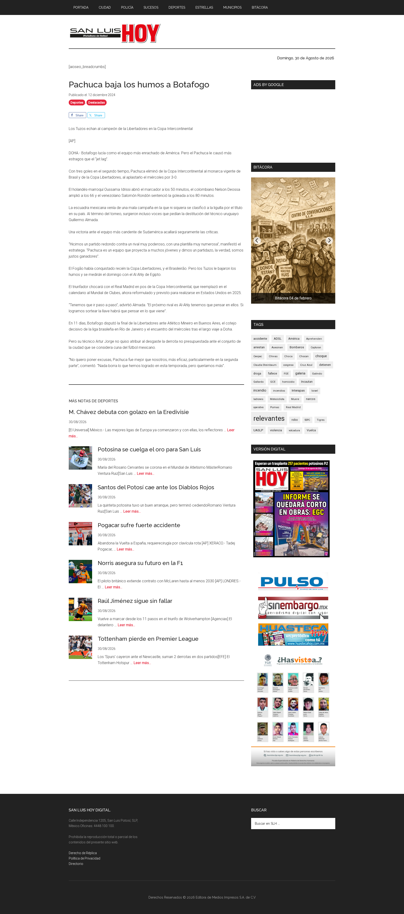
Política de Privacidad (84, 858)
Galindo (317, 373)
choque (321, 356)
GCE (272, 381)
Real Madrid (293, 407)
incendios (279, 390)
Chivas (273, 356)
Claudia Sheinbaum (265, 365)
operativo (258, 407)
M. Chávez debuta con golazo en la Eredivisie (129, 412)
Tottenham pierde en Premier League (148, 638)
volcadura (294, 430)
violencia (276, 430)
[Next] (329, 240)
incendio (259, 390)
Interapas (298, 390)
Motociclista (277, 399)
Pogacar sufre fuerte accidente (139, 525)
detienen (325, 365)
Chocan (304, 356)
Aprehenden (314, 338)
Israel (314, 390)
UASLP (258, 430)
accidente (260, 338)
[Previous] (257, 240)
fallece (272, 373)
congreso (288, 365)
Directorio (76, 864)
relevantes (269, 418)
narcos (310, 399)
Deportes (77, 102)
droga (257, 373)
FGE (286, 373)
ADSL (277, 338)
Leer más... (145, 473)
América (293, 338)
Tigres (321, 419)
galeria (300, 373)
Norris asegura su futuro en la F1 (140, 563)
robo (295, 419)
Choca (288, 356)
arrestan (259, 347)
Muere (295, 399)
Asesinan (277, 347)
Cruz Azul (306, 365)
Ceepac (257, 356)
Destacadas (96, 102)
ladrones (258, 399)
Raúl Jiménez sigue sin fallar (135, 600)
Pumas (274, 407)
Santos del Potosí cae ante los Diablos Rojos (156, 487)
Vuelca (311, 430)
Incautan (307, 381)
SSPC (307, 419)
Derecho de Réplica (83, 853)
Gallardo (258, 381)
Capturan (316, 347)
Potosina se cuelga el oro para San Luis (149, 449)
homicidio (288, 381)
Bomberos (297, 347)
